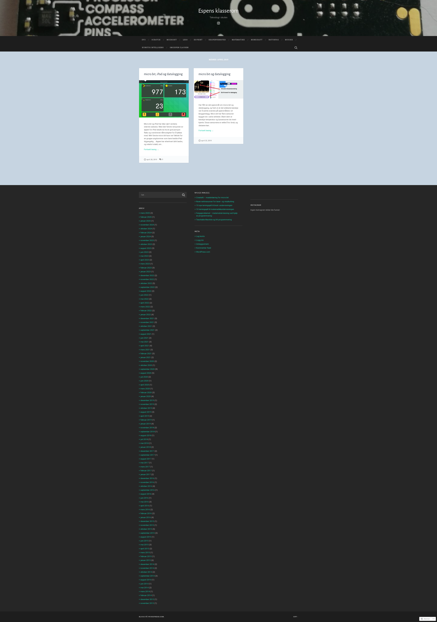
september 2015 (147, 533)
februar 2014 (146, 595)
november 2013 (147, 603)
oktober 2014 (146, 572)
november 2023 (147, 240)
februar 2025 (146, 217)
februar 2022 (146, 310)
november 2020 (147, 361)
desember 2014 (147, 564)
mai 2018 (144, 443)
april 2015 (144, 548)
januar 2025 (145, 221)
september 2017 (147, 455)
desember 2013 (147, 599)
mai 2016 (144, 502)
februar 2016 (146, 513)
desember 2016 (147, 478)
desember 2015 (147, 521)
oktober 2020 (146, 365)
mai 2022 (144, 299)
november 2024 (147, 225)
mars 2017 (145, 467)
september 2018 (147, 431)
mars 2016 (145, 509)
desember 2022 (147, 275)
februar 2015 (146, 556)
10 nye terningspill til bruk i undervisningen (214, 205)
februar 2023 (146, 268)
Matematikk (238, 40)
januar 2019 (145, 424)
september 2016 (147, 490)
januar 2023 (145, 271)
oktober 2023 (146, 244)
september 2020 (147, 369)
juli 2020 (144, 377)
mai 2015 (144, 544)
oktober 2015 (146, 529)
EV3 (143, 40)
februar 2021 (146, 353)
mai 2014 (144, 587)
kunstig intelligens (153, 47)
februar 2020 (146, 392)
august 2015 (145, 537)
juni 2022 (144, 295)
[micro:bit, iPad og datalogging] (164, 98)
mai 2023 (144, 256)
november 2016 (147, 482)
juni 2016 (144, 498)
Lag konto (200, 236)
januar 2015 (145, 560)
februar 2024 (146, 232)
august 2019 (145, 412)
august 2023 (145, 248)
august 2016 (145, 494)
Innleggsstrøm (202, 244)
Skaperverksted (217, 40)
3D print (198, 40)
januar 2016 (145, 517)
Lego (185, 40)
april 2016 (144, 506)
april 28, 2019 (152, 160)
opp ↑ (295, 617)
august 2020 (145, 373)
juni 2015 (144, 541)
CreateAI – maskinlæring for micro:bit (212, 197)
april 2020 (144, 385)
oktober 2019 (146, 408)
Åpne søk (296, 48)
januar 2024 (145, 236)
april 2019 (144, 416)
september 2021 (147, 330)
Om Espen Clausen (179, 47)
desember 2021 (147, 318)
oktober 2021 (146, 326)
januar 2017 (145, 474)
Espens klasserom (218, 11)
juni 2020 (144, 381)
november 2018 (147, 427)
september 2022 (147, 287)
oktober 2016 (146, 486)
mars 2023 (145, 264)
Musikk (289, 40)
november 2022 (147, 279)
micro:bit (172, 40)
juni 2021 (144, 338)
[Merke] (163, 195)
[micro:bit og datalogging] (218, 89)
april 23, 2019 (206, 141)
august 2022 (145, 291)
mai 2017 (144, 463)
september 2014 (147, 576)
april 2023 (144, 260)
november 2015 (147, 525)
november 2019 (147, 404)
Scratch (156, 40)
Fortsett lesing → (151, 149)
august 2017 (145, 459)
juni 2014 (144, 584)
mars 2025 (145, 213)
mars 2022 (145, 307)
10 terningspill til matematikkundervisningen (215, 209)
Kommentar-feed (203, 248)
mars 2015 (145, 552)
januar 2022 (145, 314)
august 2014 (145, 580)
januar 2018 (145, 447)
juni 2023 (144, 252)
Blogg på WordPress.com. (151, 617)
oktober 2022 (146, 283)
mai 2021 (144, 342)
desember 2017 (147, 451)
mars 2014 (145, 591)
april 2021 (144, 346)
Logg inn (200, 240)
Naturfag (274, 40)
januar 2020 (145, 396)
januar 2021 (145, 357)
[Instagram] (218, 23)
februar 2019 (146, 420)
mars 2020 (145, 388)
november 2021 (147, 322)
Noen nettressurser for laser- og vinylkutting (215, 201)
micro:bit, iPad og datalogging (163, 74)
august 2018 (145, 435)
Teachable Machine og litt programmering (214, 219)
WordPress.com (203, 252)
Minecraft (256, 40)
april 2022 (144, 303)
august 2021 (145, 334)
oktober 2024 (146, 228)
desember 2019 (147, 400)
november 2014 (147, 568)
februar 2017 (146, 470)
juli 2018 (144, 439)
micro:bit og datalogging (214, 74)
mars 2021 (145, 349)
